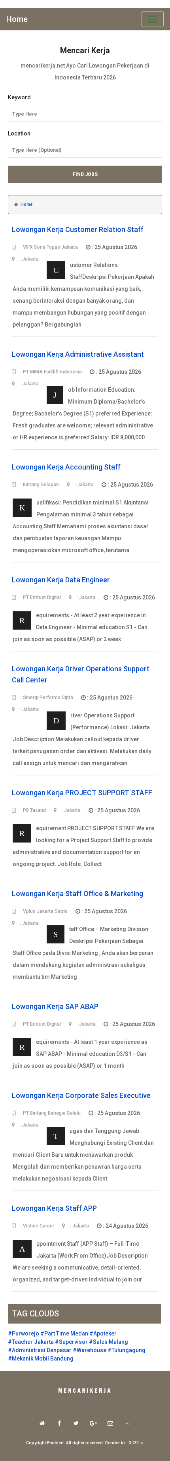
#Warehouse (89, 1350)
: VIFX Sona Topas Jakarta (48, 247)
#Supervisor (71, 1342)
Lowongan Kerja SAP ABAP (55, 1006)
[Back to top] (127, 1423)
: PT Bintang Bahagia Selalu (50, 1113)
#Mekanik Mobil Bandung (41, 1358)
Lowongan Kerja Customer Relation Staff (78, 229)
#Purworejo (23, 1333)
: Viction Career (36, 1226)
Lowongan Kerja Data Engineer (61, 580)
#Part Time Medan (64, 1333)
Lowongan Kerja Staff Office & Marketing (77, 893)
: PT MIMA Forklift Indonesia (50, 372)
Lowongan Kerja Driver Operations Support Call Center (80, 674)
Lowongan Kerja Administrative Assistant (78, 354)
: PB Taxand (32, 810)
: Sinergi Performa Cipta (46, 697)
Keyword (19, 97)
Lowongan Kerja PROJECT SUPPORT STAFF (82, 792)
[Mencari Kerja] (85, 1391)
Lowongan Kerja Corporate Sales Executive (81, 1095)
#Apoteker (103, 1333)
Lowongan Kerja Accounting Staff (66, 467)
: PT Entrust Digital (40, 597)
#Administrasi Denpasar (40, 1350)
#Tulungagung (126, 1350)
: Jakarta (84, 484)
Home (17, 19)
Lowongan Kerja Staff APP (54, 1208)
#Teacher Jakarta (31, 1342)
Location (19, 133)
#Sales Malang (108, 1342)
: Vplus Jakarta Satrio (43, 911)
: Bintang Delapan (39, 484)
